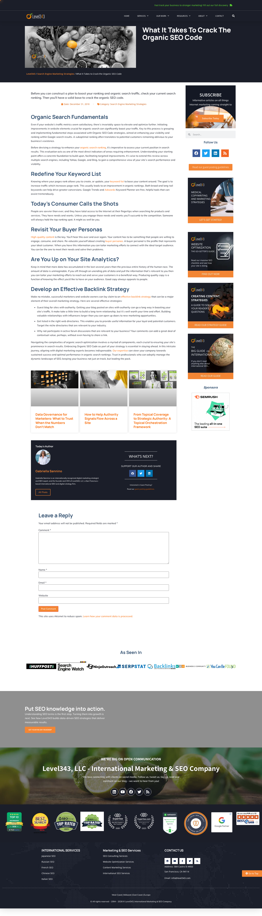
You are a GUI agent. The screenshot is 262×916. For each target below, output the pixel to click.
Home (126, 16)
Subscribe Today (210, 118)
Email (42, 582)
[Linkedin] (215, 153)
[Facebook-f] (182, 861)
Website (43, 595)
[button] (233, 16)
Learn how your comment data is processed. (108, 616)
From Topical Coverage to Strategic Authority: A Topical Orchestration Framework (152, 420)
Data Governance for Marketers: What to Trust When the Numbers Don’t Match (54, 420)
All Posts (43, 492)
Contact (219, 16)
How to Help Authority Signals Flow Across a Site (101, 418)
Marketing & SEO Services (122, 850)
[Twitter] (206, 153)
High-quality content (42, 236)
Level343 (30, 73)
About (201, 16)
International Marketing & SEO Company (153, 901)
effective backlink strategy (136, 296)
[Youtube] (122, 792)
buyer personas (114, 241)
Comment (45, 530)
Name (43, 570)
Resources (182, 16)
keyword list (117, 181)
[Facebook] (196, 153)
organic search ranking (93, 147)
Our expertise (120, 350)
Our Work (161, 16)
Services (141, 16)
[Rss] (225, 153)
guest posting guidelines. (145, 489)
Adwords (110, 189)
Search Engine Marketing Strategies (55, 73)
